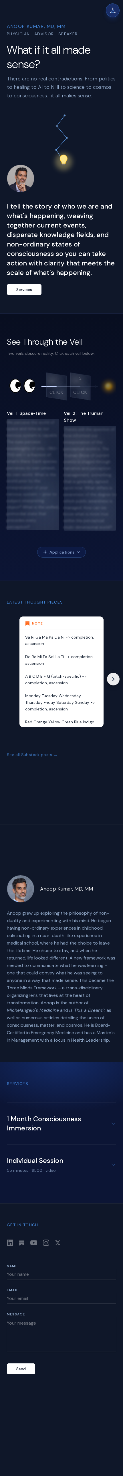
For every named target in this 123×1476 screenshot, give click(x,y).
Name (12, 1266)
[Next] (113, 679)
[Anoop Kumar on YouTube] (33, 1242)
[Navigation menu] (113, 10)
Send (21, 1368)
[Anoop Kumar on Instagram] (46, 1243)
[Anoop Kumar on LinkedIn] (10, 1243)
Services (24, 289)
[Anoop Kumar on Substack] (22, 1243)
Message (16, 1314)
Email (12, 1290)
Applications (61, 552)
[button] (56, 386)
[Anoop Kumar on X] (58, 1243)
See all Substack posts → (32, 754)
